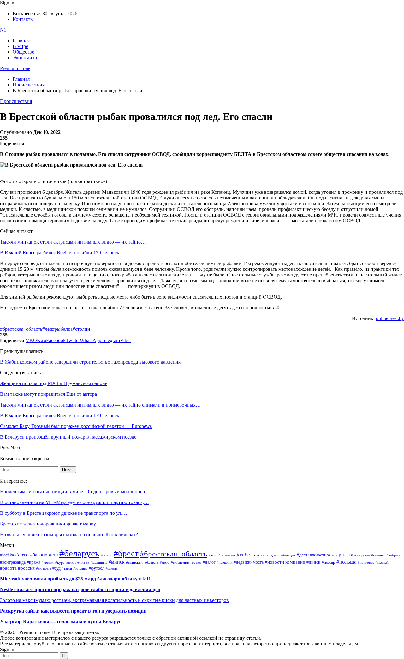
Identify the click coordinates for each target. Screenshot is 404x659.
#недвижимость (249, 562)
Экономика (25, 57)
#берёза (106, 555)
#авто (22, 554)
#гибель (246, 555)
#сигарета (43, 568)
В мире (20, 46)
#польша (346, 562)
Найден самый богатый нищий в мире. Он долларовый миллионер (72, 491)
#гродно (262, 555)
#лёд (47, 329)
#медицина (99, 562)
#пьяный (382, 562)
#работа (8, 568)
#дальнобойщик (282, 555)
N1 (3, 30)
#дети (303, 554)
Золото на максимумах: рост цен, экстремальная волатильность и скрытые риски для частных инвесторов (114, 600)
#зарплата (342, 554)
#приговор (366, 562)
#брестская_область (21, 329)
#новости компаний (285, 562)
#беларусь (79, 553)
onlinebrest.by (390, 318)
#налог (209, 562)
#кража (33, 562)
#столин (81, 329)
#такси (67, 568)
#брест (126, 553)
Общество (23, 52)
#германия (227, 555)
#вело (212, 555)
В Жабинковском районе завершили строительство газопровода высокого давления (90, 362)
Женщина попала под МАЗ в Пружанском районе (53, 383)
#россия (26, 568)
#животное (320, 554)
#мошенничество (186, 562)
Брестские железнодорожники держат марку (48, 523)
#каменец (378, 555)
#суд (56, 568)
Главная (21, 40)
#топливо (80, 568)
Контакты (23, 19)
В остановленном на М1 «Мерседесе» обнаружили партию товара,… (74, 502)
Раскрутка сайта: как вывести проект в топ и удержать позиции (73, 611)
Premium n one (15, 68)
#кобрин (393, 555)
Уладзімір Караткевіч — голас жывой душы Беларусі (61, 621)
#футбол (96, 568)
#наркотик (224, 562)
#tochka (7, 554)
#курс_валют (65, 562)
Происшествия (16, 101)
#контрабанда (13, 562)
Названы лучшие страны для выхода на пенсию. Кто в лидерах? (69, 534)
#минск (117, 562)
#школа (111, 568)
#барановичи (44, 554)
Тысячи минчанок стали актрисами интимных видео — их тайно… (73, 242)
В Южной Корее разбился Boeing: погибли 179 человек (59, 252)
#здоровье (362, 555)
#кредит (48, 562)
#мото (164, 562)
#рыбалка (62, 329)
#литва (83, 562)
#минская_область (142, 562)
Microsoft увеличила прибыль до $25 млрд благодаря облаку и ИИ (75, 578)
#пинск (313, 562)
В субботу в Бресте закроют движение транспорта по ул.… (63, 513)
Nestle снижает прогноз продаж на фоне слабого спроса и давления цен (80, 589)
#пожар (328, 562)
